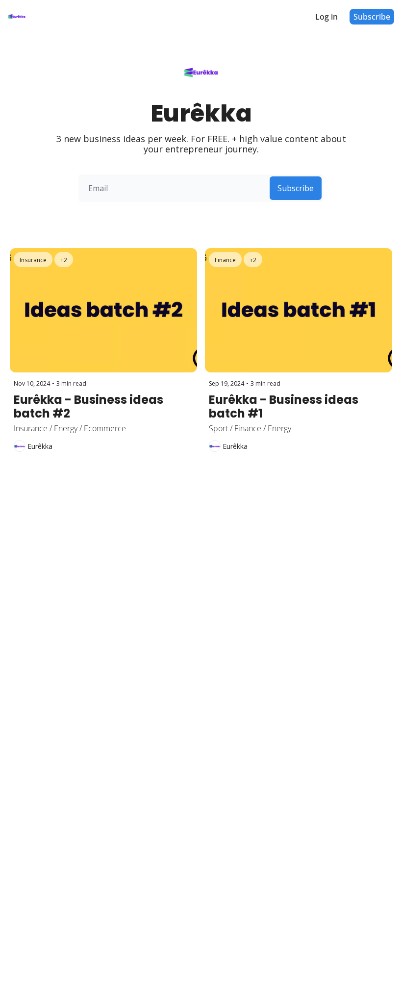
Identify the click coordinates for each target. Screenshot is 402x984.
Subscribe (295, 188)
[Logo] (16, 16)
